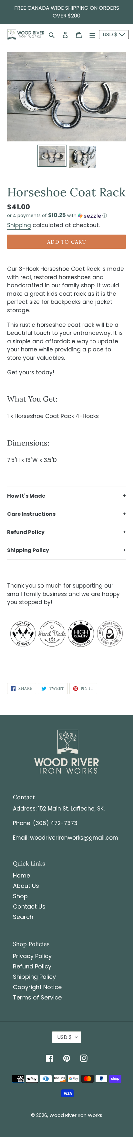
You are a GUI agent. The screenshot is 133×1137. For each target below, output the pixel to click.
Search (23, 917)
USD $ (111, 34)
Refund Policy (32, 966)
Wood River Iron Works (75, 1115)
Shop (20, 896)
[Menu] (92, 34)
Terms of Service (37, 997)
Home (21, 875)
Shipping (19, 225)
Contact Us (29, 906)
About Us (26, 886)
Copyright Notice (37, 987)
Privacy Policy (32, 956)
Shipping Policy (34, 977)
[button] (57, 215)
